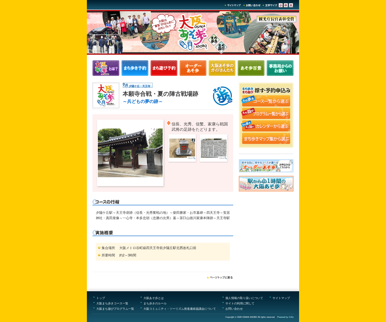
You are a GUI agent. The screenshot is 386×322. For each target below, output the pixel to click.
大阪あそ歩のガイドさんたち (222, 68)
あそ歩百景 (251, 68)
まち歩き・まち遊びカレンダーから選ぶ (266, 126)
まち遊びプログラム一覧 (164, 68)
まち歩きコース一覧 (135, 68)
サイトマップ (233, 5)
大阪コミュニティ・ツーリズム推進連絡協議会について (179, 308)
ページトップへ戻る (219, 277)
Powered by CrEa (285, 317)
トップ (100, 298)
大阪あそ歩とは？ (105, 68)
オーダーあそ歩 (193, 68)
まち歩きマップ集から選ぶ (266, 139)
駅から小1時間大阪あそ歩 (266, 183)
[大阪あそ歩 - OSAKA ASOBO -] (193, 53)
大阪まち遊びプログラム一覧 (115, 308)
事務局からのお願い (280, 68)
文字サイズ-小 (281, 5)
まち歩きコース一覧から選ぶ (266, 101)
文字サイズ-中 (286, 5)
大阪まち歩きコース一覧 (112, 303)
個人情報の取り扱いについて (244, 298)
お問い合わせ (252, 5)
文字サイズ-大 (291, 5)
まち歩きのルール (155, 303)
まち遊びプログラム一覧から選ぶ (266, 114)
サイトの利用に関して (239, 303)
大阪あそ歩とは (153, 298)
